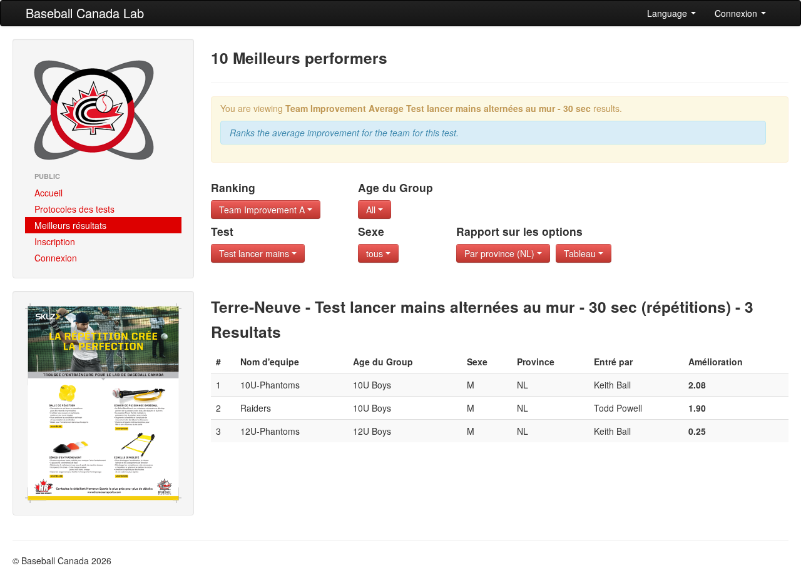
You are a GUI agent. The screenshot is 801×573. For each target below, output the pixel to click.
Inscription (54, 241)
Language (668, 13)
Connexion (737, 13)
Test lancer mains (255, 253)
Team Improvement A (263, 209)
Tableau (581, 253)
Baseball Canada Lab (85, 13)
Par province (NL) (500, 253)
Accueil (48, 192)
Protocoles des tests (74, 209)
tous (375, 253)
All (372, 209)
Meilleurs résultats (70, 225)
